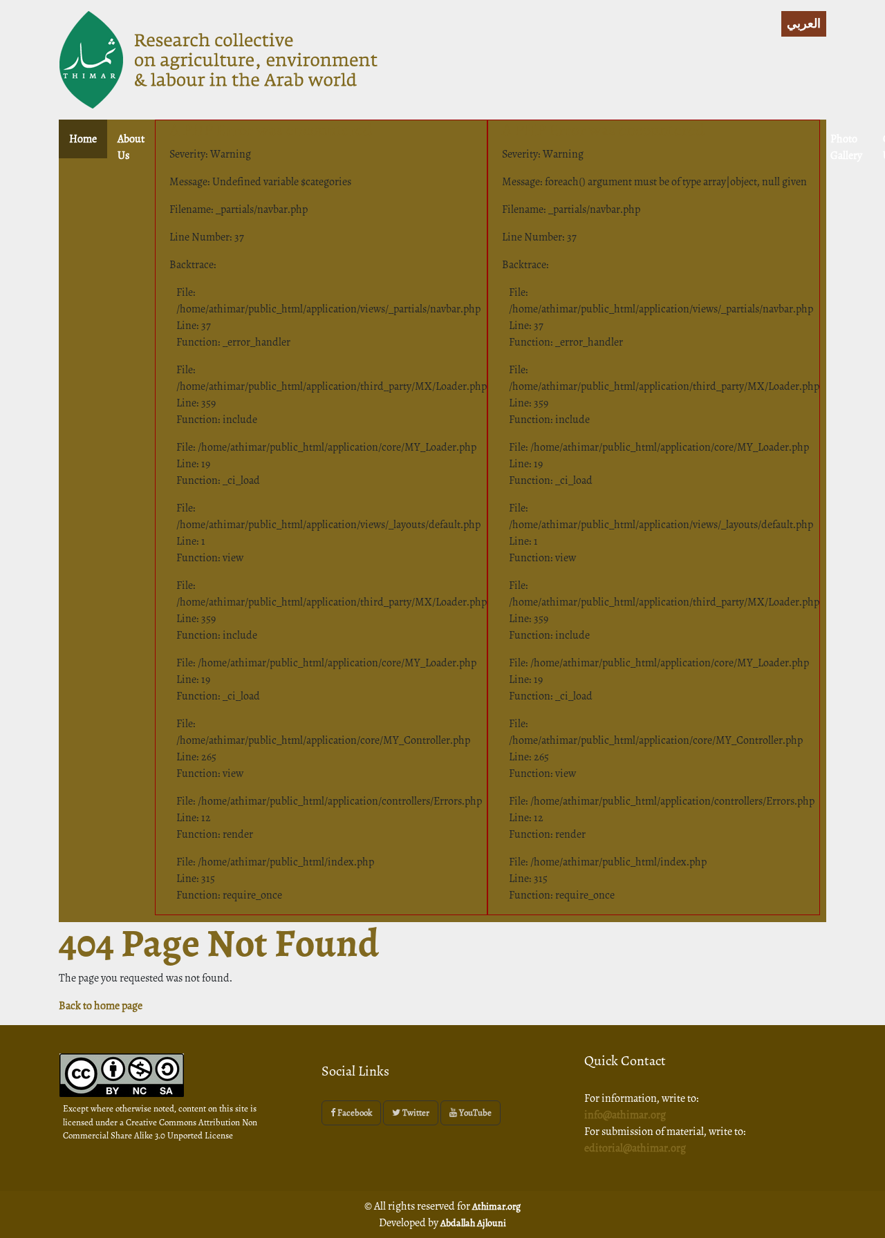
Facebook (353, 1112)
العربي (804, 23)
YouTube (474, 1112)
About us (131, 147)
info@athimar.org (625, 1115)
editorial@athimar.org (635, 1148)
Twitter (414, 1112)
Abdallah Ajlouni (473, 1223)
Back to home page (100, 1005)
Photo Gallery (846, 147)
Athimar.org (496, 1206)
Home (88, 139)
